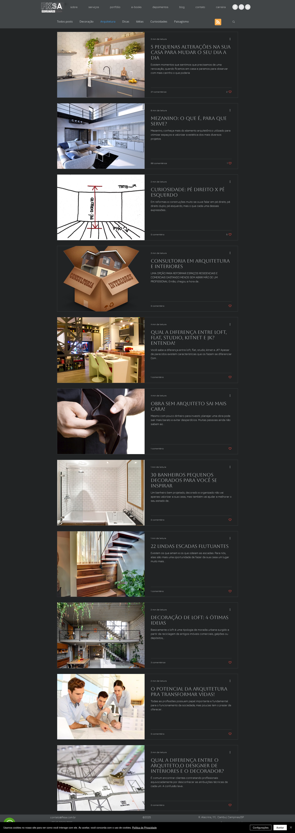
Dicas (125, 21)
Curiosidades (158, 21)
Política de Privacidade (144, 827)
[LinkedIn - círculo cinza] (247, 7)
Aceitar (280, 827)
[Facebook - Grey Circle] (235, 7)
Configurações (261, 827)
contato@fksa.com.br (63, 817)
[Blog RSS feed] (218, 22)
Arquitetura (107, 21)
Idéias (140, 21)
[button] (233, 22)
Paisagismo (181, 21)
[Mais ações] (231, 39)
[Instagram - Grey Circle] (241, 7)
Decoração (87, 21)
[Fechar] (291, 827)
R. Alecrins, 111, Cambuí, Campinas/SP (221, 817)
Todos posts (65, 21)
